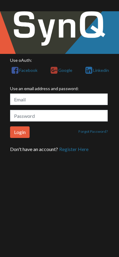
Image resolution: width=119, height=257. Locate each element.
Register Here (73, 149)
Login (20, 132)
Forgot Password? (93, 131)
